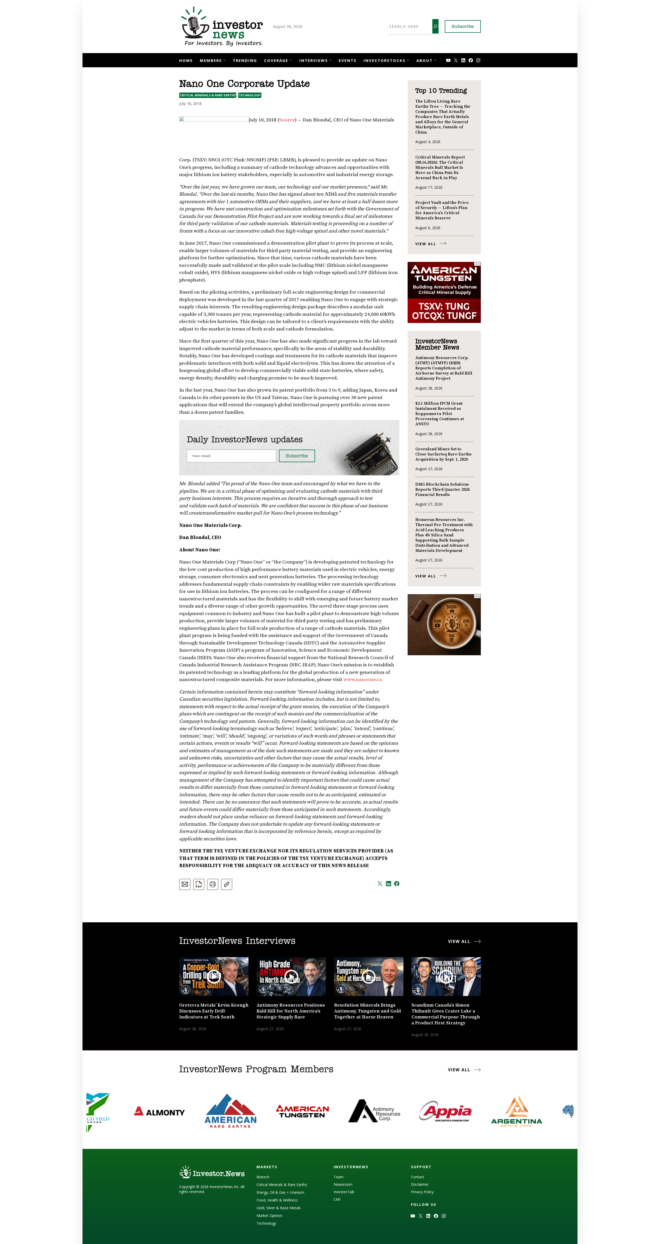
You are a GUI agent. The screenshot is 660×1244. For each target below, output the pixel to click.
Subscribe (463, 26)
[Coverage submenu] (290, 59)
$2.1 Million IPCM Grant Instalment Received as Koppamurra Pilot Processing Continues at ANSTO (439, 414)
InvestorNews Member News (437, 344)
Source (287, 120)
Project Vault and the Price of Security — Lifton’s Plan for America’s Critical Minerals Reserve (442, 210)
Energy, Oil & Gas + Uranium (280, 1192)
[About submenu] (435, 59)
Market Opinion (269, 1215)
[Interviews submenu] (330, 59)
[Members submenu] (224, 59)
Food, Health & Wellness (277, 1200)
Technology (250, 95)
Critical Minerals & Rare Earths (208, 95)
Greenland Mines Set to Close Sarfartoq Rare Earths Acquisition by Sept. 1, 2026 (443, 454)
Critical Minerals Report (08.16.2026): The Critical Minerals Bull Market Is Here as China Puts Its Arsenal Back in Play (440, 167)
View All (425, 243)
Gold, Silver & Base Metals (279, 1207)
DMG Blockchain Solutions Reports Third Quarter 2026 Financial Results (442, 489)
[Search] (435, 26)
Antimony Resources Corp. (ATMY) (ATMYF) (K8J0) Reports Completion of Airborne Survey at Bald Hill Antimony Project (443, 368)
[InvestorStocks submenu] (408, 59)
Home (186, 60)
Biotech (263, 1176)
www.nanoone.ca (362, 680)
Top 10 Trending (441, 91)
